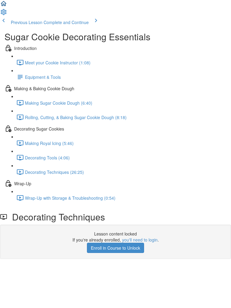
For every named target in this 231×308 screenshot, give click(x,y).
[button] (3, 5)
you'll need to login (140, 240)
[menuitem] (3, 14)
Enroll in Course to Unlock (115, 248)
